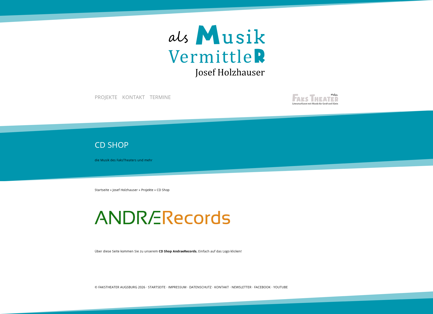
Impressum (177, 287)
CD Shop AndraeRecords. (178, 251)
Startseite (102, 190)
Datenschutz (200, 287)
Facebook (262, 287)
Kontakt (133, 97)
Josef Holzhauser (125, 190)
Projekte (106, 97)
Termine (160, 97)
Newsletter (241, 287)
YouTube (280, 287)
